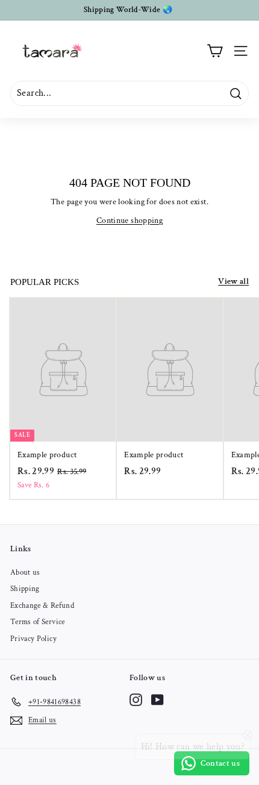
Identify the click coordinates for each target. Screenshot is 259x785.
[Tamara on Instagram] (136, 699)
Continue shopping (129, 220)
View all (233, 281)
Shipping (25, 589)
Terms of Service (37, 622)
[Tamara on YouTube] (157, 699)
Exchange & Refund (42, 606)
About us (25, 573)
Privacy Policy (33, 639)
